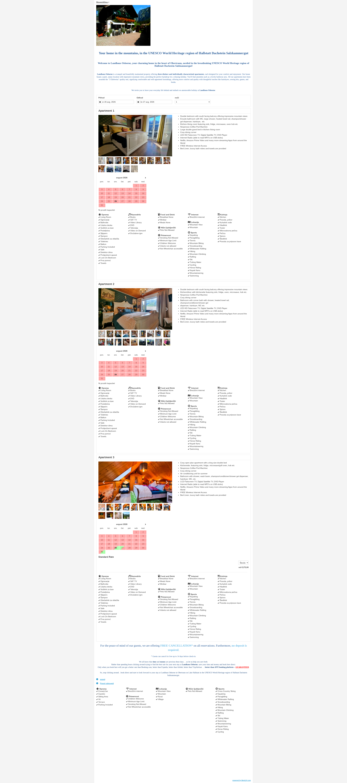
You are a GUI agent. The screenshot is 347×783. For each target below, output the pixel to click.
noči (177, 98)
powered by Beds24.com (241, 780)
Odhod (140, 98)
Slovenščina (102, 2)
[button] (104, 135)
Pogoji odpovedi (107, 683)
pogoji (102, 679)
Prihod (101, 98)
